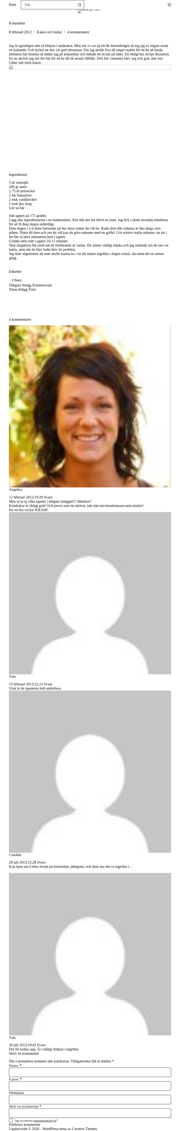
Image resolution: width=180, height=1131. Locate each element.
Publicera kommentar (24, 1125)
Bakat (17, 280)
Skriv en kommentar (25, 1106)
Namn (15, 1065)
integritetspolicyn (45, 1120)
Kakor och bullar (49, 32)
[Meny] (169, 5)
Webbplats (16, 1093)
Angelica (15, 489)
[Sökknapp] (79, 4)
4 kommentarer (78, 32)
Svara (48, 497)
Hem (12, 5)
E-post (15, 1079)
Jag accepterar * (36, 1120)
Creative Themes (84, 1129)
